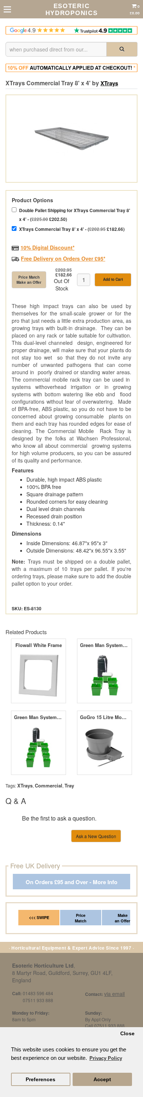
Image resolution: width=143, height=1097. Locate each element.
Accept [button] (102, 1079)
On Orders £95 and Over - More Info (71, 882)
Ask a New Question (96, 836)
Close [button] (127, 1033)
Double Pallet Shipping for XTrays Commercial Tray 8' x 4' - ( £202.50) (74, 214)
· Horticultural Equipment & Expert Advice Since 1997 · (71, 947)
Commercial (48, 785)
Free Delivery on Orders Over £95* (63, 258)
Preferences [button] (40, 1079)
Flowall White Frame (38, 645)
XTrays (109, 83)
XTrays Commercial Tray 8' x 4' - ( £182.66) (72, 229)
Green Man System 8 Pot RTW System (38, 717)
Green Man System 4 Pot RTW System (104, 645)
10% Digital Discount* (47, 247)
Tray (69, 785)
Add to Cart (113, 279)
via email (114, 993)
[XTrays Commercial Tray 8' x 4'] (72, 138)
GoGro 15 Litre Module (104, 717)
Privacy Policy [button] (105, 1058)
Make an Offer (122, 918)
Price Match (81, 918)
